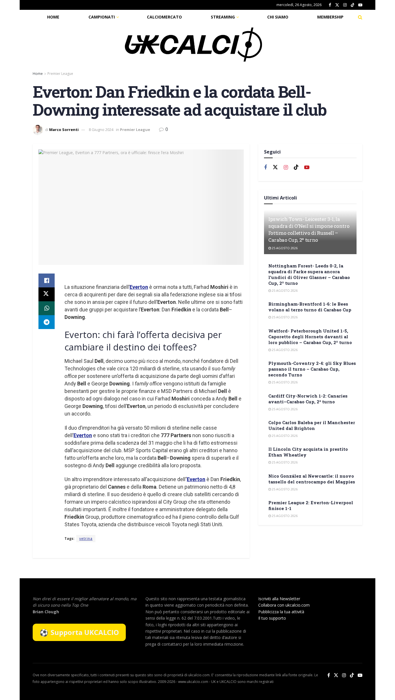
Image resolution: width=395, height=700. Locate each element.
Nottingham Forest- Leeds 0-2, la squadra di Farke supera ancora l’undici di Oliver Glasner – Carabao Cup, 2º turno (309, 274)
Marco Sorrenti (64, 129)
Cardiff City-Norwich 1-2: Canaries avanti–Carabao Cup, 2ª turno (308, 399)
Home (53, 17)
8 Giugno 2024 (101, 129)
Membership (330, 17)
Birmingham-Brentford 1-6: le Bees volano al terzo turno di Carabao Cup (309, 307)
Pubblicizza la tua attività (281, 611)
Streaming (223, 17)
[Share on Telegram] (46, 322)
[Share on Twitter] (46, 294)
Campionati (101, 17)
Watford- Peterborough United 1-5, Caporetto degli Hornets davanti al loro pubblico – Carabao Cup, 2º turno (310, 336)
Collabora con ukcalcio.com (284, 605)
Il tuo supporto (272, 618)
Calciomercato (164, 17)
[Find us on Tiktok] (296, 167)
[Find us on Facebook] (330, 5)
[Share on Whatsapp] (46, 308)
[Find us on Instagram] (345, 5)
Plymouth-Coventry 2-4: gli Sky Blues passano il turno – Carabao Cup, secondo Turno (312, 369)
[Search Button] (360, 17)
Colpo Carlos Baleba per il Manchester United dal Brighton (311, 425)
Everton (139, 287)
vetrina (86, 538)
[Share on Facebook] (46, 280)
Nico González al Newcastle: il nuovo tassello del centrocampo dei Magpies (311, 479)
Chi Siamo (277, 17)
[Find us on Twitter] (337, 5)
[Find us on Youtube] (360, 5)
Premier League (60, 73)
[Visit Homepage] (193, 44)
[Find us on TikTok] (352, 5)
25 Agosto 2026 (284, 248)
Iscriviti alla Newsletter (279, 598)
